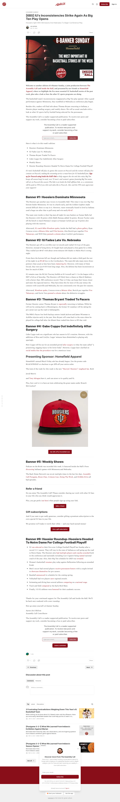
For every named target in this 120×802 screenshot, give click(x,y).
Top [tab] (28, 704)
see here (45, 500)
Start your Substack (55, 793)
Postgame (33, 477)
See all (29, 761)
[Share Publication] (97, 4)
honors (73, 568)
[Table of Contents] (2, 401)
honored (55, 589)
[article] (60, 715)
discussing (30, 469)
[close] (78, 748)
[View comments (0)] (34, 32)
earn (52, 578)
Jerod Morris (40, 718)
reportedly (63, 304)
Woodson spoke (41, 290)
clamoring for (61, 264)
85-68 (42, 261)
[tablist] (34, 681)
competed (45, 586)
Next (88, 667)
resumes (49, 562)
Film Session (58, 231)
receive (58, 568)
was (33, 547)
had (57, 553)
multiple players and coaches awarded (75, 553)
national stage (81, 582)
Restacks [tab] (38, 681)
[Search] (93, 4)
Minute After (44, 231)
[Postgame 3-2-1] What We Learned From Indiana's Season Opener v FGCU (48, 745)
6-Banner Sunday (32, 12)
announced (40, 575)
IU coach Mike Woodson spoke (47, 228)
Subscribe (104, 4)
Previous (33, 667)
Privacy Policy (74, 783)
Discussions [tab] (40, 704)
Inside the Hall (47, 88)
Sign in (114, 4)
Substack (51, 798)
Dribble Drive (82, 477)
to (43, 547)
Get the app (69, 793)
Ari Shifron (33, 26)
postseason (65, 568)
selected (38, 547)
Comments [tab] (30, 681)
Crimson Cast (53, 477)
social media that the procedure (38, 350)
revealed (80, 558)
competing (67, 582)
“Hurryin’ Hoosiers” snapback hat (75, 369)
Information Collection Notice (59, 783)
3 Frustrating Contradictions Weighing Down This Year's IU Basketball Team (51, 710)
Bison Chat (42, 477)
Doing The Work (66, 477)
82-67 (70, 210)
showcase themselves (39, 571)
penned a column (54, 234)
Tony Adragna (34, 378)
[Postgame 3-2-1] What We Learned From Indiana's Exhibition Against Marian (48, 727)
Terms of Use (69, 781)
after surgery (68, 344)
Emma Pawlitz (40, 736)
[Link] (23, 197)
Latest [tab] (33, 704)
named (82, 555)
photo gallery (82, 228)
